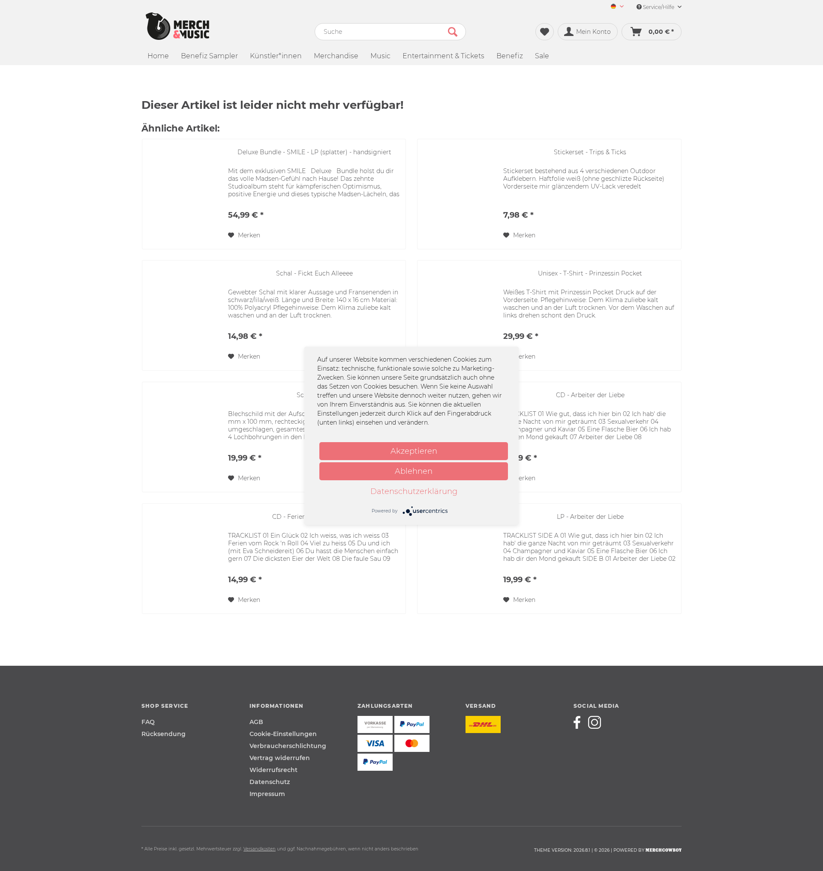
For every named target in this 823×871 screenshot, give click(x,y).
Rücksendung (163, 734)
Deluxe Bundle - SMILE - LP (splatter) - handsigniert (314, 152)
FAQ (148, 722)
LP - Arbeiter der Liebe (590, 517)
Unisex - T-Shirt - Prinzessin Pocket (590, 273)
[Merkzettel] (544, 31)
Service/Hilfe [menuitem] (659, 7)
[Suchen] (453, 31)
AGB (256, 722)
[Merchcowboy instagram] (594, 722)
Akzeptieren (413, 451)
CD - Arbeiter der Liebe (590, 395)
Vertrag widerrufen (279, 758)
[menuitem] (614, 7)
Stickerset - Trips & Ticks (590, 152)
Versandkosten (259, 849)
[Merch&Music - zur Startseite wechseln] (177, 26)
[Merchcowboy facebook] (580, 722)
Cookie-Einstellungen (283, 734)
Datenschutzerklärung (413, 491)
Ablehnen (414, 471)
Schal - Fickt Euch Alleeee (314, 273)
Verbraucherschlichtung (287, 746)
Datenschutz (269, 782)
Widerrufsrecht (273, 770)
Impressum (267, 794)
